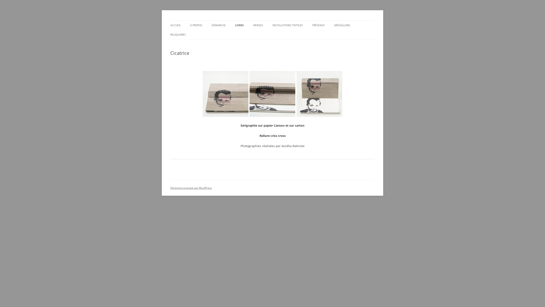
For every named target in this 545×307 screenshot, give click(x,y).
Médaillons (342, 25)
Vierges (258, 25)
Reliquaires (178, 34)
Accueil (175, 25)
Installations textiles (287, 25)
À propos (196, 25)
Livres (239, 25)
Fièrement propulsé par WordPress (191, 188)
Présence (318, 25)
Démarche (219, 25)
